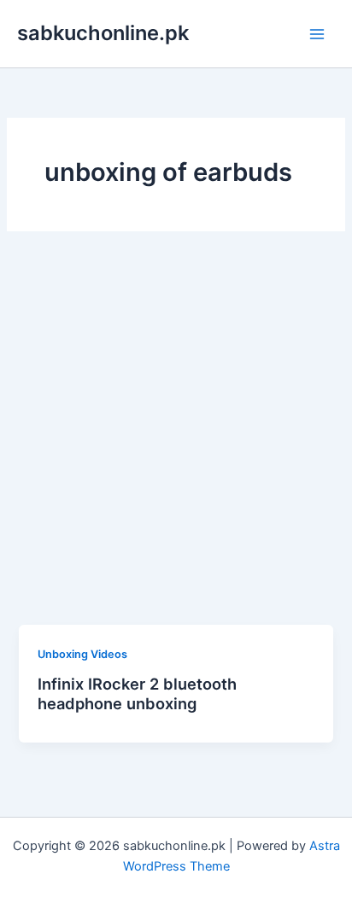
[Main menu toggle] (317, 34)
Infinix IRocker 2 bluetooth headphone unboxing (137, 694)
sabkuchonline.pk (103, 32)
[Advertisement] (176, 440)
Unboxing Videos (82, 654)
